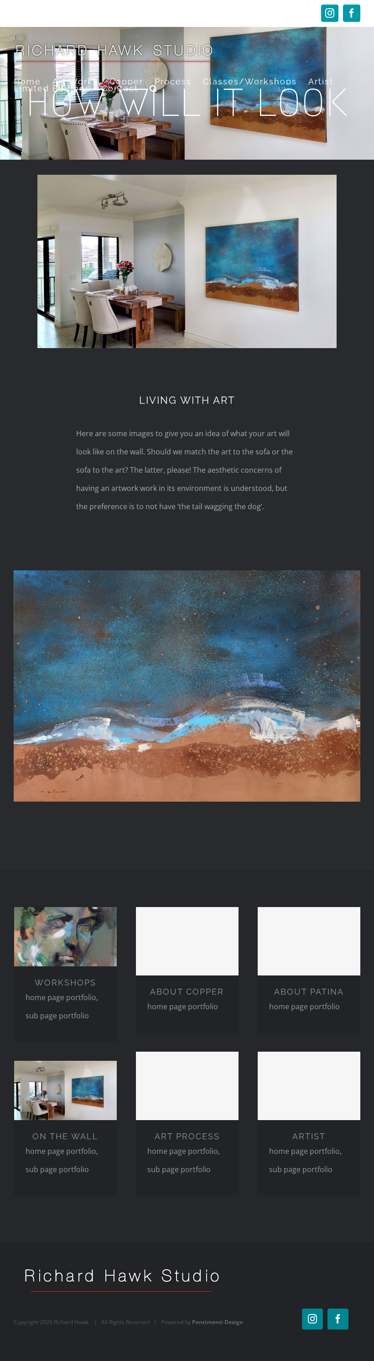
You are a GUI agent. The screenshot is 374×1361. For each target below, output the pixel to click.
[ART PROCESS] (187, 1086)
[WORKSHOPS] (65, 936)
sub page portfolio (57, 1016)
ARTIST (309, 1136)
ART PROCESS (187, 1136)
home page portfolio (61, 997)
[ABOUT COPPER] (187, 941)
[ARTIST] (309, 1086)
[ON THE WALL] (65, 1090)
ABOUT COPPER (187, 991)
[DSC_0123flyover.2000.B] (187, 574)
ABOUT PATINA (309, 991)
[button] (154, 88)
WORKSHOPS (65, 982)
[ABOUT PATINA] (309, 941)
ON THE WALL (65, 1136)
